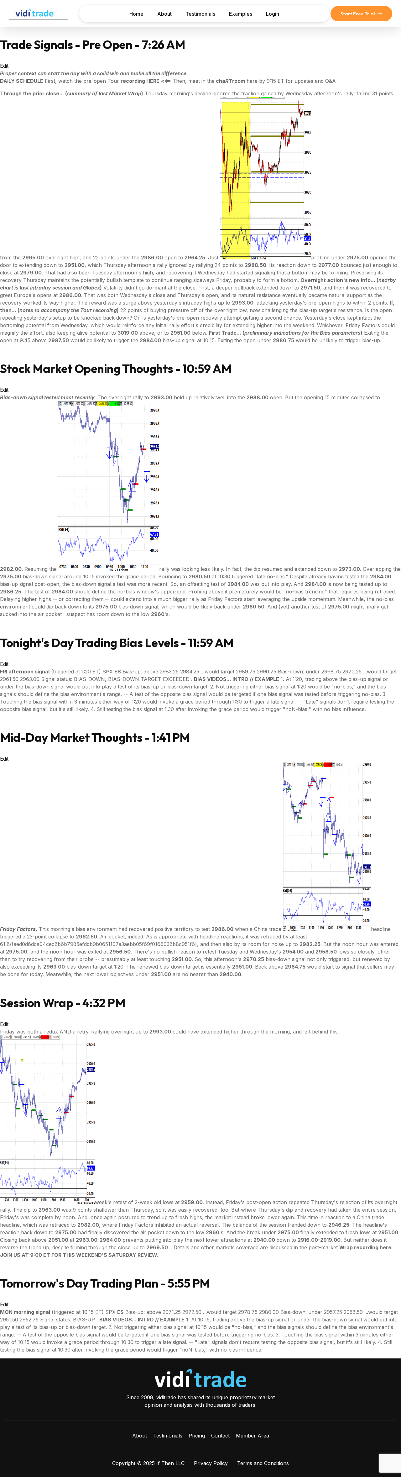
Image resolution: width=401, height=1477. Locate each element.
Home (136, 14)
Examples (240, 14)
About (164, 14)
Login (272, 14)
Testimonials (200, 14)
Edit (4, 66)
